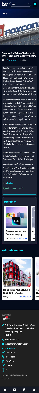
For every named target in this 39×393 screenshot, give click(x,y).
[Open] (35, 4)
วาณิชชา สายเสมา (11, 60)
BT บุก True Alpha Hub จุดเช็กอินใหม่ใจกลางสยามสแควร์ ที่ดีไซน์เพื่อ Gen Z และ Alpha (16, 294)
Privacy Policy (6, 379)
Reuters (10, 183)
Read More (19, 238)
